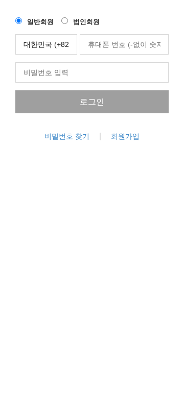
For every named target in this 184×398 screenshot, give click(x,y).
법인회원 (86, 22)
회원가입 (125, 136)
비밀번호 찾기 (66, 136)
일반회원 (40, 22)
